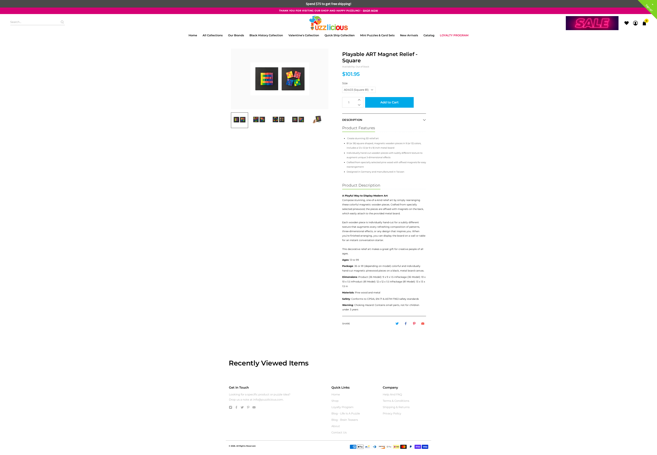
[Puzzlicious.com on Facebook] (236, 408)
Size (345, 83)
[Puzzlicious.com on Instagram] (230, 408)
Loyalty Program (454, 35)
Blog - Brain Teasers (344, 419)
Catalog (428, 35)
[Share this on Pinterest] (414, 323)
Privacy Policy (392, 413)
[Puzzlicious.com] (328, 23)
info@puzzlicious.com (268, 399)
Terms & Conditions (396, 400)
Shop (335, 400)
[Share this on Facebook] (405, 323)
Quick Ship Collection (340, 35)
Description (352, 120)
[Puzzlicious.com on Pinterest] (248, 408)
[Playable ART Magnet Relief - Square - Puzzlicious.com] (280, 78)
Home (193, 35)
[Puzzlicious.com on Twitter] (242, 408)
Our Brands (236, 35)
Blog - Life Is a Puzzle (345, 413)
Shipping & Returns (396, 407)
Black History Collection (266, 35)
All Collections (213, 35)
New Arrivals (409, 35)
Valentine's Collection (303, 35)
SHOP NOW (370, 10)
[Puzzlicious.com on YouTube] (254, 408)
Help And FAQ (392, 394)
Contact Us (339, 432)
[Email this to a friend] (423, 323)
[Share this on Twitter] (397, 323)
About (335, 426)
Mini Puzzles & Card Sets (377, 35)
